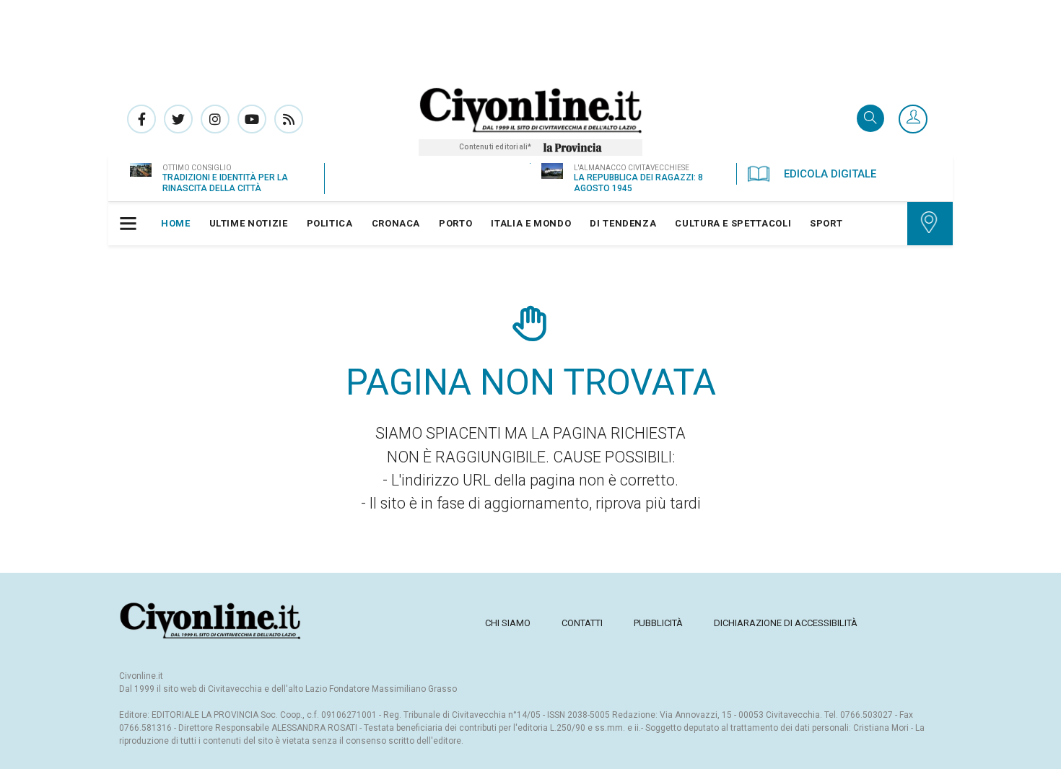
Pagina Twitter (178, 119)
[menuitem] (176, 223)
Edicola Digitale (830, 173)
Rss (288, 119)
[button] (913, 119)
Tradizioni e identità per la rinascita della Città (225, 182)
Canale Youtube (251, 119)
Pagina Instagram (215, 119)
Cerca (870, 119)
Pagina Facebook (141, 119)
